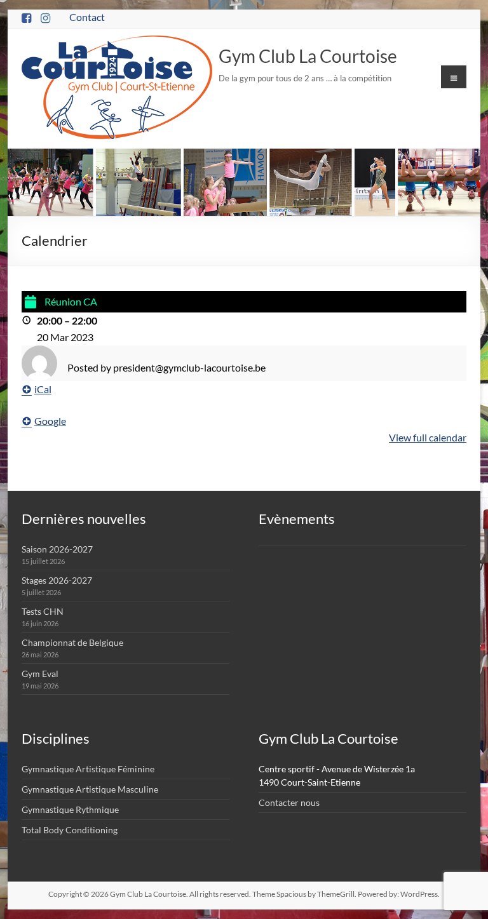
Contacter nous (289, 802)
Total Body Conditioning (70, 829)
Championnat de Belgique (72, 642)
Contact (87, 17)
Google (50, 421)
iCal (42, 389)
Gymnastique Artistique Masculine (90, 789)
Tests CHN (43, 611)
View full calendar (427, 437)
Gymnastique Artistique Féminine (88, 768)
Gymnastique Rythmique (70, 809)
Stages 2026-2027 (57, 580)
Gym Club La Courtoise (308, 56)
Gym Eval (40, 673)
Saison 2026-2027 (57, 549)
